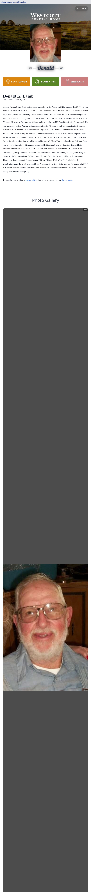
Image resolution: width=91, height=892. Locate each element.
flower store (67, 179)
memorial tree (31, 179)
